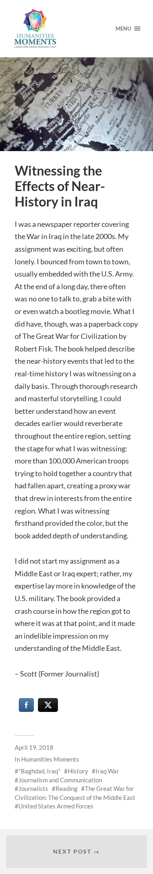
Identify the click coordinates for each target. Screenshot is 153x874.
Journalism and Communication (60, 780)
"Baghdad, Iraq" (39, 771)
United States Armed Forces (55, 806)
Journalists (33, 788)
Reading (66, 788)
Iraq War (107, 771)
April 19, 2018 (34, 747)
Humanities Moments (50, 759)
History (78, 771)
